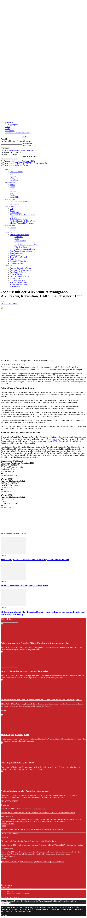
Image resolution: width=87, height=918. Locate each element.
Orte (6, 169)
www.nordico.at (6, 491)
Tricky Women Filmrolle (19, 257)
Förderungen (14, 204)
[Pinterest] (21, 523)
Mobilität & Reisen (17, 278)
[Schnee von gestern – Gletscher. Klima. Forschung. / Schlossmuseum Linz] (13, 553)
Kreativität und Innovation (19, 276)
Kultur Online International (19, 235)
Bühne (12, 187)
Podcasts (13, 217)
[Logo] (8, 165)
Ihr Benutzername (28, 143)
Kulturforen (14, 259)
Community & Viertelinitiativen (21, 270)
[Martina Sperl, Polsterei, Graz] (9, 730)
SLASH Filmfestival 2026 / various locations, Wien (24, 586)
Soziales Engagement (17, 280)
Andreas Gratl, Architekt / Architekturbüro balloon (25, 791)
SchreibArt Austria (16, 253)
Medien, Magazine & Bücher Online (23, 221)
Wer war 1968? (52, 441)
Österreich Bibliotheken (18, 261)
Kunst (12, 189)
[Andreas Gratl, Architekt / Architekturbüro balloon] (9, 787)
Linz (11, 174)
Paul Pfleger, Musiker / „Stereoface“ (17, 763)
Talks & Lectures (20, 247)
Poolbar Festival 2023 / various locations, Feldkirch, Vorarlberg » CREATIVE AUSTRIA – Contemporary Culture (42, 845)
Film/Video (18, 237)
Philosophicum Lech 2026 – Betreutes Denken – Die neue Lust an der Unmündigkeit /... (41, 699)
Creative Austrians (10, 225)
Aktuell (12, 185)
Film (11, 193)
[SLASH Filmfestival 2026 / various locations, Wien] (13, 579)
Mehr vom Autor (20, 533)
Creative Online (9, 206)
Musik (12, 195)
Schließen (4, 915)
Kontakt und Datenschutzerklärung (17, 133)
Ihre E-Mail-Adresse (29, 156)
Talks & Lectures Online (19, 219)
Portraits (13, 228)
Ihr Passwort (26, 146)
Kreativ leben (8, 265)
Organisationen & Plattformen (20, 202)
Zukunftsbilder (15, 286)
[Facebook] (4, 523)
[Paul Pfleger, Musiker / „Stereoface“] (9, 758)
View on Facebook (7, 824)
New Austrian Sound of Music (21, 251)
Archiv (7, 129)
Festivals (13, 191)
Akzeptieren (6, 903)
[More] (37, 522)
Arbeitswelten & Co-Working (20, 268)
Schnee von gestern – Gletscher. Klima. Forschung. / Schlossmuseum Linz (35, 559)
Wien (12, 178)
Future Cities (14, 197)
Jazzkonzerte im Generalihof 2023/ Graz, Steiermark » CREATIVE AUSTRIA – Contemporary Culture (38, 813)
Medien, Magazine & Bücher (24, 249)
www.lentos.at (6, 507)
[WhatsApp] (29, 523)
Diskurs (13, 230)
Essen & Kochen (16, 274)
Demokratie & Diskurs (18, 272)
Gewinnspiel (9, 131)
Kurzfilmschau (15, 255)
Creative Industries (10, 199)
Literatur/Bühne (15, 213)
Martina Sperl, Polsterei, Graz (15, 734)
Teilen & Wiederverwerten (19, 282)
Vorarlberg (14, 180)
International (8, 232)
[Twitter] (13, 523)
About (7, 127)
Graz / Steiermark (16, 172)
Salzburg (13, 176)
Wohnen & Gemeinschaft (19, 284)
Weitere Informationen (68, 901)
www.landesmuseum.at (9, 475)
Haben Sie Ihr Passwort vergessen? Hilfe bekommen (20, 150)
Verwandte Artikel (7, 533)
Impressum (9, 891)
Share (4, 826)
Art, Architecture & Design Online (22, 215)
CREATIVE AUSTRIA (9, 304)
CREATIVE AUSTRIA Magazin (22, 223)
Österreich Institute (16, 263)
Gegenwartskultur (10, 182)
